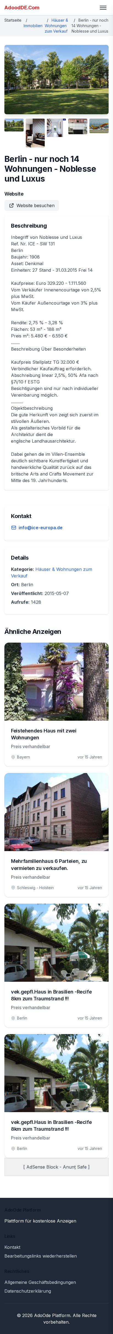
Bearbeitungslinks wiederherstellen (40, 1256)
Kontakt (12, 1247)
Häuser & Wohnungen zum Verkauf (56, 25)
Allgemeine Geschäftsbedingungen (40, 1282)
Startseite (12, 20)
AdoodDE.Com (21, 7)
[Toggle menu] (103, 7)
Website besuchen (35, 205)
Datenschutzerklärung (27, 1291)
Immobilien (33, 25)
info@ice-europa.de (41, 527)
